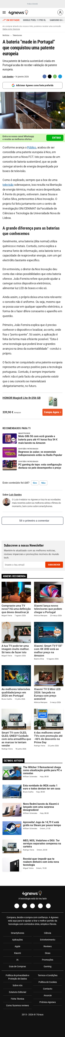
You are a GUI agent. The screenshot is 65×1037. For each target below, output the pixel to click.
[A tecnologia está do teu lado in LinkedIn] (48, 906)
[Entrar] (60, 12)
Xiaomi (17, 953)
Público (31, 147)
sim (35, 483)
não (43, 483)
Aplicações (17, 939)
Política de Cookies (47, 982)
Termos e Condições (47, 975)
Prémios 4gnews (47, 1002)
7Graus (39, 1014)
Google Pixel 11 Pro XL (34, 20)
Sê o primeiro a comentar (34, 520)
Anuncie (48, 995)
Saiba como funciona (11, 29)
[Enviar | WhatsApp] (55, 76)
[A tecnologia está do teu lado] (19, 12)
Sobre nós (17, 985)
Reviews (48, 946)
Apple (17, 946)
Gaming (47, 966)
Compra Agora (51, 412)
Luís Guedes (8, 76)
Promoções (47, 959)
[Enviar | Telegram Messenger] (60, 76)
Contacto (47, 988)
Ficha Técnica (17, 998)
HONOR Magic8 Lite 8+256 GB (22, 398)
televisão (8, 184)
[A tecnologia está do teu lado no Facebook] (16, 906)
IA (17, 959)
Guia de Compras (17, 966)
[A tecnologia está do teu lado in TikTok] (40, 906)
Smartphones (17, 933)
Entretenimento (47, 939)
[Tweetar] (50, 76)
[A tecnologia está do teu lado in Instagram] (24, 906)
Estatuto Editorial (17, 992)
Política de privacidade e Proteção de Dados (17, 977)
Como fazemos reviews (17, 1005)
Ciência (47, 933)
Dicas (47, 953)
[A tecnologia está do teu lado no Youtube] (32, 906)
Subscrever (54, 564)
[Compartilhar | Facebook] (44, 76)
